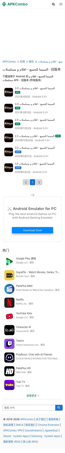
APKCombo (9, 61)
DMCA (19, 424)
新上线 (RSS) (30, 441)
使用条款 (53, 419)
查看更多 (32, 395)
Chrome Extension (48, 424)
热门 (6, 250)
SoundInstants (33, 430)
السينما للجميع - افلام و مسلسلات (25, 69)
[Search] (59, 408)
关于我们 (41, 419)
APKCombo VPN (13, 430)
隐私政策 (8, 424)
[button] (53, 4)
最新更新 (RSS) (12, 441)
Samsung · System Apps (45, 435)
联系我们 (30, 424)
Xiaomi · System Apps (16, 435)
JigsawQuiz (51, 430)
